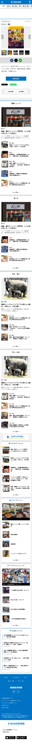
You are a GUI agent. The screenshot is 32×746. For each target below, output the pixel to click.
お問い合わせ (5, 705)
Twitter (18, 691)
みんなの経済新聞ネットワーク (16, 724)
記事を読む (16, 78)
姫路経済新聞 (16, 2)
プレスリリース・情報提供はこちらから (11, 700)
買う (20, 6)
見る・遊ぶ (14, 6)
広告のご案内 (5, 707)
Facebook (14, 691)
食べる (8, 6)
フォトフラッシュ (5, 21)
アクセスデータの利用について (9, 703)
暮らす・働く (26, 6)
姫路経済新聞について (7, 698)
